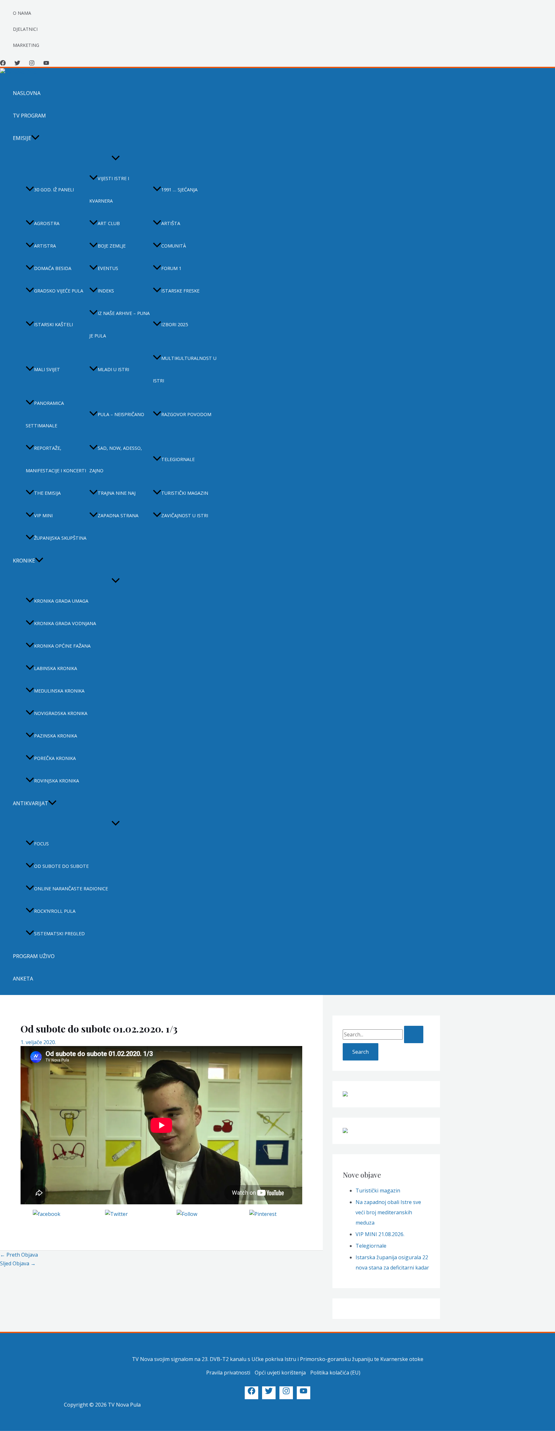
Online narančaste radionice (71, 889)
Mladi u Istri (113, 369)
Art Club (109, 223)
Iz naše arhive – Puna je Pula (119, 324)
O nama (22, 13)
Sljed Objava (18, 1263)
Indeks (106, 291)
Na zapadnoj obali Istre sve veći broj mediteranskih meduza (388, 1212)
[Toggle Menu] (115, 158)
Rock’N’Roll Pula (54, 911)
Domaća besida (52, 268)
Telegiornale (178, 459)
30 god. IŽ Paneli (54, 190)
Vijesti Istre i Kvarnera (109, 189)
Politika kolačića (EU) (335, 1372)
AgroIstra (46, 223)
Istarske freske (180, 291)
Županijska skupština (60, 538)
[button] (35, 138)
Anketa (23, 978)
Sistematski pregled (59, 933)
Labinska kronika (55, 668)
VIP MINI (43, 515)
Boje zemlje (112, 246)
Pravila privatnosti (228, 1372)
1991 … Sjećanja (179, 190)
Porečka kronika (55, 758)
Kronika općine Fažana (62, 646)
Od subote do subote (61, 866)
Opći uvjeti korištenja (280, 1372)
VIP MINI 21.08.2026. (380, 1234)
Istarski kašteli (53, 324)
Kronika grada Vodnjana (65, 623)
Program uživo (34, 956)
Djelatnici (25, 29)
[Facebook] (3, 63)
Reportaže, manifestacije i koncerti (56, 459)
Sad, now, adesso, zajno (115, 459)
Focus (41, 844)
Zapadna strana (118, 515)
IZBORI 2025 (174, 324)
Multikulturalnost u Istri (184, 369)
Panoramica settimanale (45, 414)
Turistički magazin (184, 493)
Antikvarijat (30, 803)
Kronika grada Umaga (61, 601)
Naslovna (26, 93)
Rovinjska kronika (56, 781)
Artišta (170, 223)
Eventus (108, 268)
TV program (29, 115)
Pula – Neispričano (121, 414)
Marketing (26, 45)
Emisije (22, 138)
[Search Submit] (413, 1034)
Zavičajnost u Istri (184, 515)
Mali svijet (47, 369)
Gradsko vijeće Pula (58, 291)
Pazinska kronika (55, 736)
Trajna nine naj (117, 493)
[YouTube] (46, 63)
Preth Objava (19, 1254)
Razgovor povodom (186, 414)
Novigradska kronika (60, 713)
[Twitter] (17, 63)
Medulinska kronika (59, 691)
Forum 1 (171, 268)
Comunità (173, 246)
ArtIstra (45, 246)
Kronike (24, 560)
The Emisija (47, 493)
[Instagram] (32, 63)
